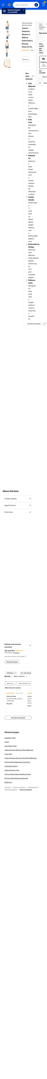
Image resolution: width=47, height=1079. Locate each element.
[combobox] (26, 5)
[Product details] (30, 499)
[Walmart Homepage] (9, 5)
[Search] (36, 5)
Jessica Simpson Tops (12, 770)
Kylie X (7, 742)
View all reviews (12, 662)
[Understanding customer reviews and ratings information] (25, 656)
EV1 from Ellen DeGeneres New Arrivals (18, 774)
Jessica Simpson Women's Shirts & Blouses (19, 750)
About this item (10, 491)
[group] (30, 50)
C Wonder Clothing (11, 766)
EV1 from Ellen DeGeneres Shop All (16, 778)
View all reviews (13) (18, 718)
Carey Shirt (8, 754)
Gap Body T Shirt (10, 738)
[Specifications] (30, 505)
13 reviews (16, 653)
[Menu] (3, 5)
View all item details (34, 323)
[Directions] (30, 512)
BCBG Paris (8, 782)
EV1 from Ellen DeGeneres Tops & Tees (17, 762)
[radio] (25, 59)
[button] (27, 76)
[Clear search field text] (33, 5)
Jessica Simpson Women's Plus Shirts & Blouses (20, 758)
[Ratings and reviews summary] (30, 644)
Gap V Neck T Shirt (11, 746)
